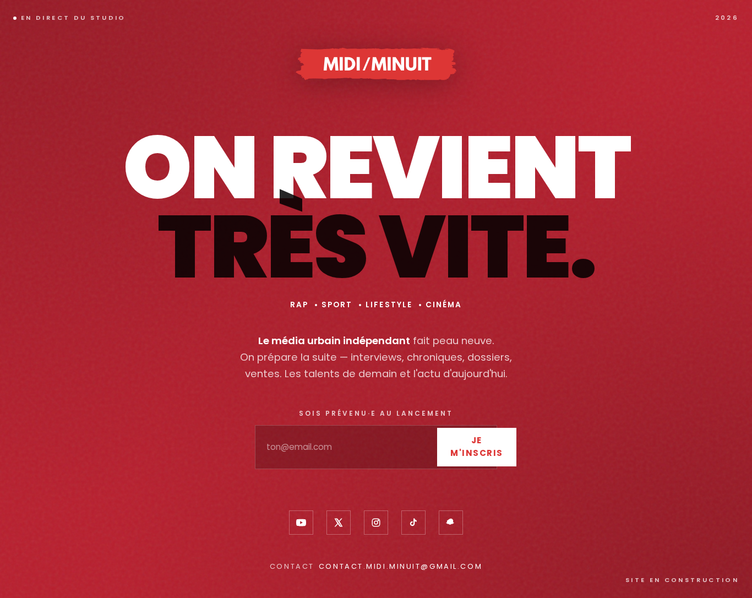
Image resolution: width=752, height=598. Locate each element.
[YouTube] (301, 522)
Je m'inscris (476, 446)
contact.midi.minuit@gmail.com (400, 566)
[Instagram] (376, 522)
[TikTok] (413, 522)
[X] (338, 522)
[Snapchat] (451, 522)
